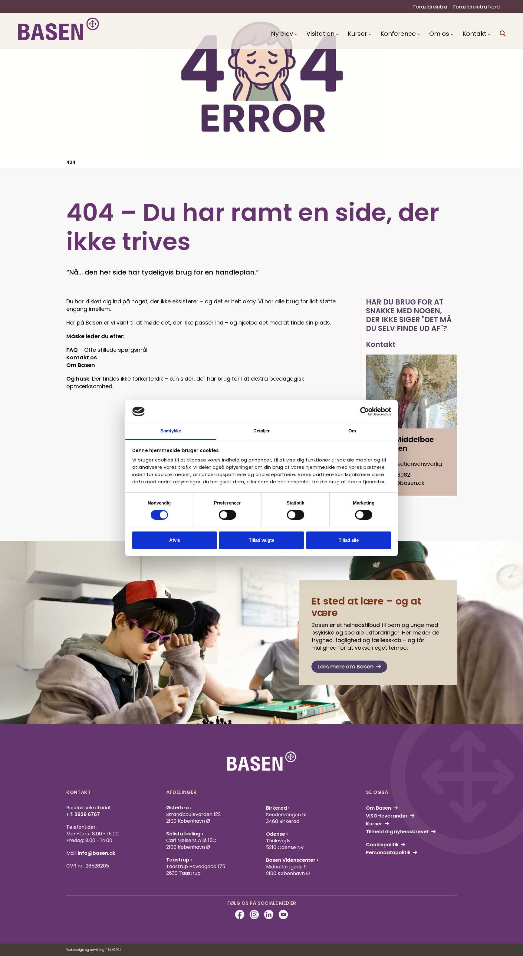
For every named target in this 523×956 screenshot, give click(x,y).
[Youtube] (283, 914)
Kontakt (474, 33)
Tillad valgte (261, 540)
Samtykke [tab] (170, 430)
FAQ (72, 350)
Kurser (357, 33)
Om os (439, 33)
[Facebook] (240, 914)
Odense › (277, 834)
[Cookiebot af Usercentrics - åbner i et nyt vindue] (364, 411)
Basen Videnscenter (291, 860)
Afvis (174, 540)
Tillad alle (349, 540)
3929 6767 (87, 814)
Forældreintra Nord (476, 6)
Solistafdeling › (184, 833)
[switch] (227, 515)
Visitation (320, 33)
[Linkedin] (269, 914)
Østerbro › (179, 807)
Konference (398, 33)
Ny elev (282, 33)
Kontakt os (81, 357)
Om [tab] (352, 430)
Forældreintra (430, 6)
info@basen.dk (96, 853)
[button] (502, 33)
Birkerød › (278, 807)
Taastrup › (179, 859)
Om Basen (80, 365)
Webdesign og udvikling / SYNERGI (93, 950)
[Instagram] (254, 914)
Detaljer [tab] (261, 430)
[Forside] (58, 29)
